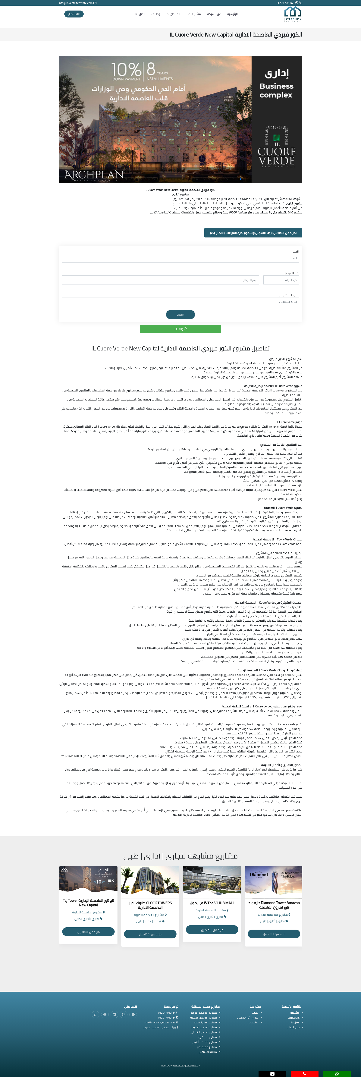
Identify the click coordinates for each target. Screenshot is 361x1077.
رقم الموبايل (291, 273)
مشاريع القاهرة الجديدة (204, 1027)
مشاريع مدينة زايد (207, 1037)
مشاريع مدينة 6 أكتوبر (205, 1042)
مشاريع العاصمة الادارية (203, 1013)
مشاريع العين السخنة (205, 1023)
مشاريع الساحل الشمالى (203, 1032)
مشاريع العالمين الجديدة (203, 1018)
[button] (246, 179)
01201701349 (285, 3)
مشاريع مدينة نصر (207, 1047)
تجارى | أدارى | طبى (247, 1018)
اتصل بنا (140, 14)
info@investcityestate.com (76, 3)
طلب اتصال (74, 13)
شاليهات (253, 1023)
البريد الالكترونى (289, 295)
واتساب (179, 328)
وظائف (156, 14)
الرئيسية (232, 14)
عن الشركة (214, 14)
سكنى (254, 1013)
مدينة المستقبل (208, 1052)
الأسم (296, 251)
